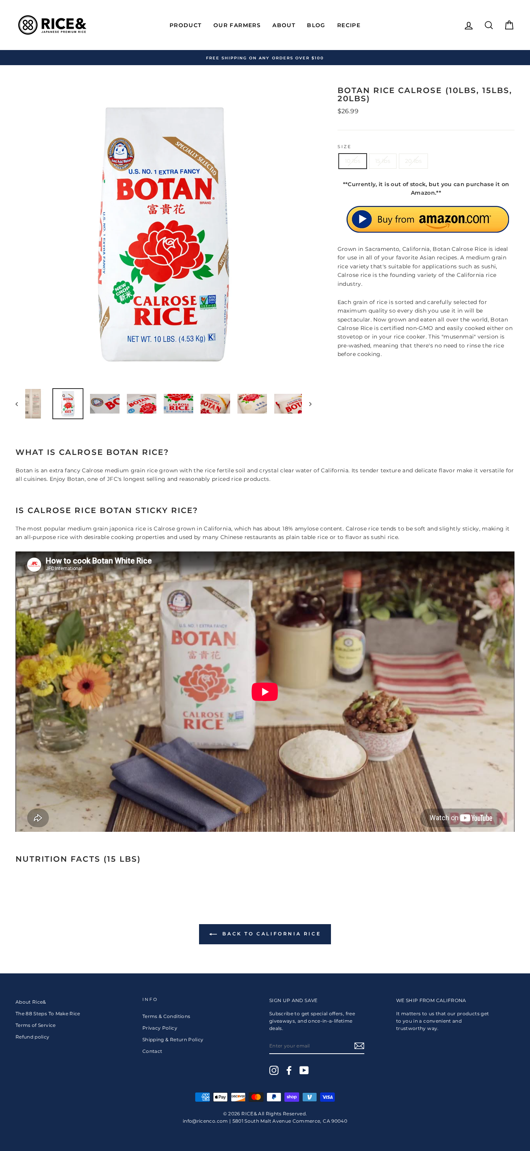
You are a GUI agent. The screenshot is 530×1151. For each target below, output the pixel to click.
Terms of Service (36, 1025)
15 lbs (382, 160)
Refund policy (33, 1037)
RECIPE (348, 25)
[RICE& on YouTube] (304, 1070)
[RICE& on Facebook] (289, 1070)
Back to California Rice (270, 934)
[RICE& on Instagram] (274, 1070)
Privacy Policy (159, 1028)
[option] (265, 57)
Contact (152, 1051)
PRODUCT (186, 25)
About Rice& (31, 1002)
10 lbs (352, 160)
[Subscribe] (359, 1046)
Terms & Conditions (166, 1016)
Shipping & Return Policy (172, 1039)
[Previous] (20, 403)
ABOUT (283, 25)
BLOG (316, 25)
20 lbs (413, 160)
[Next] (307, 403)
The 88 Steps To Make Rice (48, 1013)
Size (345, 146)
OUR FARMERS (237, 25)
